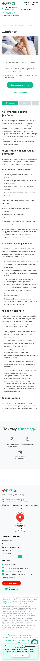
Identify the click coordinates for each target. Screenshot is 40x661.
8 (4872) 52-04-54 (11, 565)
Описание (10, 103)
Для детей (5, 544)
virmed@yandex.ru (8, 578)
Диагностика (6, 550)
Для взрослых (7, 541)
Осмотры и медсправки (10, 547)
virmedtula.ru (29, 629)
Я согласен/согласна (20, 655)
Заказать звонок (13, 583)
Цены (25, 103)
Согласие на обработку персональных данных (20, 638)
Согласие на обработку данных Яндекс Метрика (20, 641)
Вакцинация (6, 553)
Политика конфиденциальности (20, 635)
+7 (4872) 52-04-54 (9, 13)
